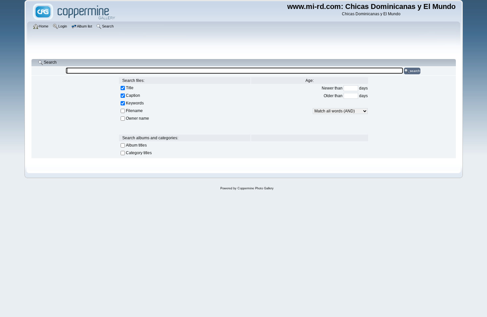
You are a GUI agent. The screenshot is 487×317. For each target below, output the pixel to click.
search (415, 71)
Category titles (139, 153)
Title (130, 88)
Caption (133, 95)
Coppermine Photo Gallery (256, 188)
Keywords (135, 103)
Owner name (137, 118)
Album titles (136, 145)
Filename (134, 110)
